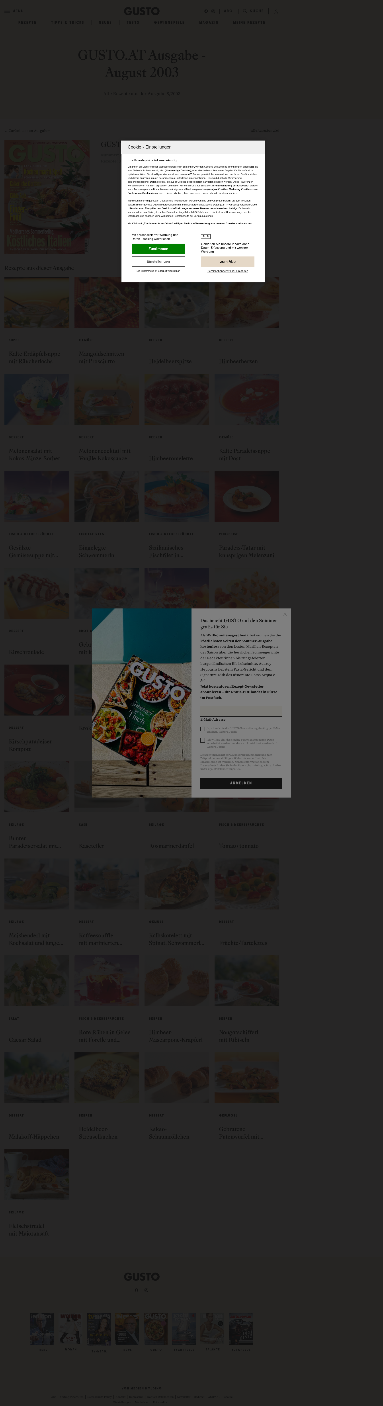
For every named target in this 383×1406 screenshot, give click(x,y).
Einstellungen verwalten (158, 261)
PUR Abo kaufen (227, 261)
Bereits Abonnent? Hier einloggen (227, 271)
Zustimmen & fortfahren (158, 249)
